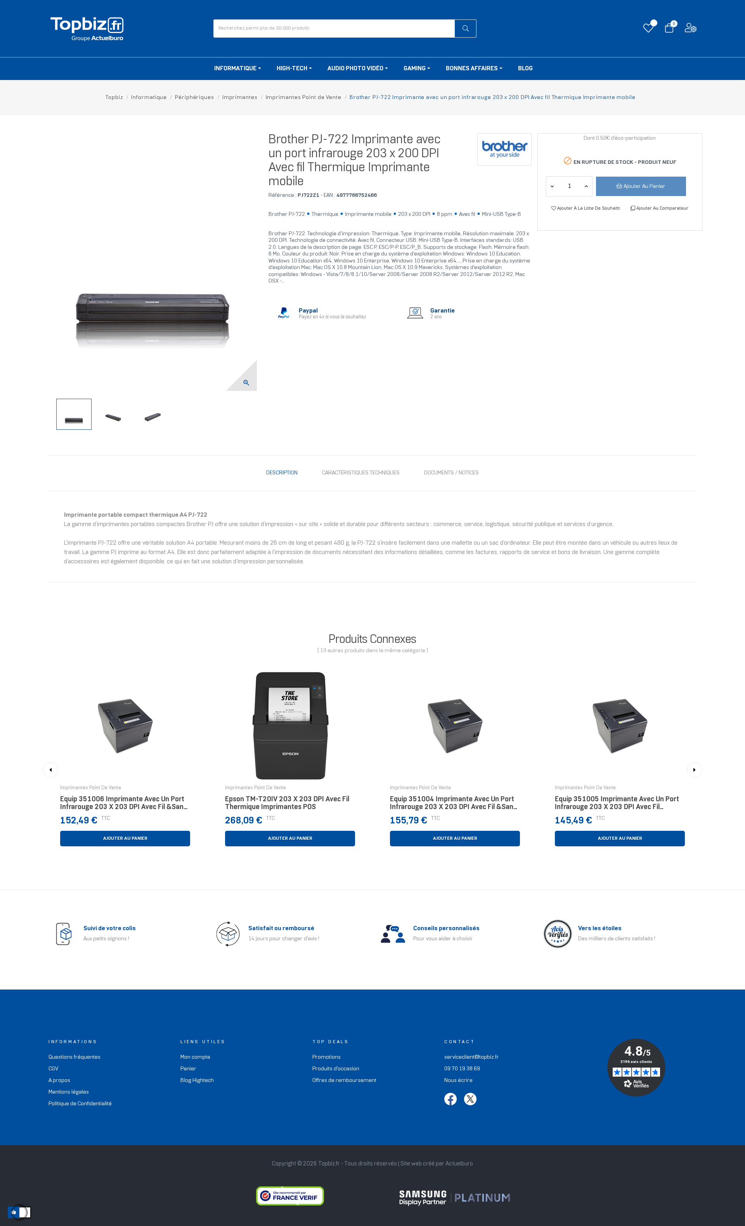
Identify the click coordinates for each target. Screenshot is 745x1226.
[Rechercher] (465, 28)
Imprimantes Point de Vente (90, 788)
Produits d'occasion (335, 1068)
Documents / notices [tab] (451, 473)
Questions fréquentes (74, 1057)
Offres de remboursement (344, 1080)
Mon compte (195, 1057)
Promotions (326, 1057)
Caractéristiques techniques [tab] (361, 473)
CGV (53, 1068)
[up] (552, 186)
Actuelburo (459, 1164)
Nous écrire (458, 1080)
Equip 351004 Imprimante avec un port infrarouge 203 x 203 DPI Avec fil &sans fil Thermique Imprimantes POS (453, 805)
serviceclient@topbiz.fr (471, 1057)
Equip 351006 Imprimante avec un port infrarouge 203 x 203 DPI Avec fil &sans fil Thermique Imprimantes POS (123, 805)
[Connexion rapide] (690, 29)
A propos (59, 1080)
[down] (586, 186)
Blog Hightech (197, 1080)
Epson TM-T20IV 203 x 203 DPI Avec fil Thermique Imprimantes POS (287, 803)
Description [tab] (282, 473)
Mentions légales (69, 1092)
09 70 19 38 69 (462, 1068)
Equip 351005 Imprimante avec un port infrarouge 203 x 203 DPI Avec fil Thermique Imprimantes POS (617, 805)
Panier (188, 1068)
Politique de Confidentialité (80, 1103)
